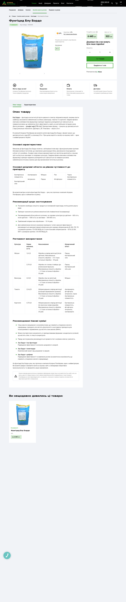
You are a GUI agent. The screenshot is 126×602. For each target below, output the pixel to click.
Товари (34, 3)
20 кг (57, 48)
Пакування (12, 10)
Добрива (20, 10)
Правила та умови (54, 10)
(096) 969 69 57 (105, 3)
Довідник (47, 3)
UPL (71, 32)
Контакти (70, 3)
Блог (62, 3)
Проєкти (56, 3)
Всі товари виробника (70, 34)
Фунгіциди (33, 16)
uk (121, 2)
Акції (40, 3)
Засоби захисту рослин (40, 10)
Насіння (28, 10)
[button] (19, 73)
